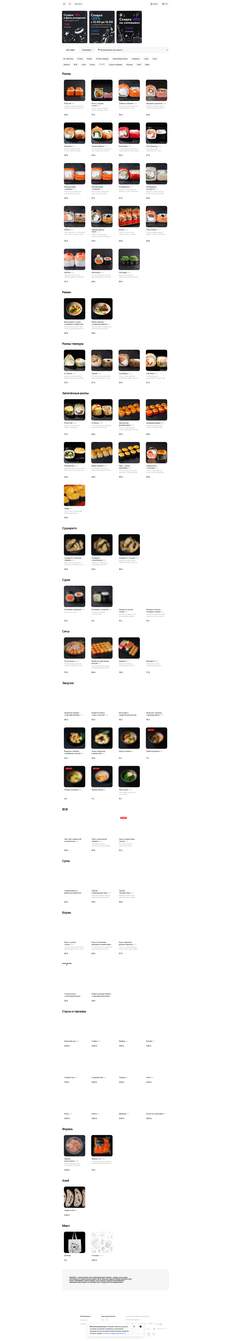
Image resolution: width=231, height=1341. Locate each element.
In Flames (97, 423)
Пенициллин (71, 466)
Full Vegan (125, 272)
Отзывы (83, 1324)
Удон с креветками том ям (127, 840)
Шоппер (67, 1255)
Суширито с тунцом (129, 558)
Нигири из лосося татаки (126, 610)
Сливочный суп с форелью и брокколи (72, 892)
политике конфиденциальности (113, 1333)
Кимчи (96, 1114)
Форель (129, 65)
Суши (146, 59)
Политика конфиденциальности (138, 1316)
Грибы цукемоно (154, 751)
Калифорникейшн (155, 423)
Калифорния (126, 187)
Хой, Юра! (152, 373)
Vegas (68, 508)
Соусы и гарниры (115, 65)
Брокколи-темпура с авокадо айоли (154, 714)
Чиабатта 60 (71, 1210)
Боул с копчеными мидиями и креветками (101, 943)
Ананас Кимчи (99, 790)
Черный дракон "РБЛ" (98, 231)
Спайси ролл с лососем (152, 467)
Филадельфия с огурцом (98, 188)
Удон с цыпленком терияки (99, 840)
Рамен (89, 59)
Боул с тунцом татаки (70, 943)
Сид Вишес (125, 373)
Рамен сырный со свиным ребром (101, 323)
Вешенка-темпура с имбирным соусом (74, 752)
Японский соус (71, 1041)
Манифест (152, 661)
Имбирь (123, 1041)
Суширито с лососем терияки (72, 559)
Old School (98, 272)
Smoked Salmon (100, 146)
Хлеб (139, 65)
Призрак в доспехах (156, 103)
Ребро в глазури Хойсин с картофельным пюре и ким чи (101, 995)
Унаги (150, 1077)
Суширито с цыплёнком (99, 559)
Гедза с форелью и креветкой (98, 752)
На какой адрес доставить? (111, 50)
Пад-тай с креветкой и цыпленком (72, 840)
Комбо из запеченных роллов (100, 662)
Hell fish (69, 272)
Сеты (155, 59)
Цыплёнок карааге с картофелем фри (73, 714)
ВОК (75, 65)
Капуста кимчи (126, 751)
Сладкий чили (99, 1077)
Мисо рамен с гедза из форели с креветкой (73, 323)
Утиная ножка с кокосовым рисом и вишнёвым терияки (72, 995)
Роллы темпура (102, 59)
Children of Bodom (128, 103)
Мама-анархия (99, 466)
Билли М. (69, 146)
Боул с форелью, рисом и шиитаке (128, 943)
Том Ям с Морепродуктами (101, 892)
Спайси (96, 1041)
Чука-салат (125, 790)
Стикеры (97, 1255)
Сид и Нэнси (153, 230)
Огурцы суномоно (73, 790)
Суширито (136, 59)
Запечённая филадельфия (126, 424)
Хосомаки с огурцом (102, 609)
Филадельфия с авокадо (70, 188)
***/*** (102, 65)
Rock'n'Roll (125, 146)
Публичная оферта (133, 1320)
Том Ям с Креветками (126, 892)
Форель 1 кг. (99, 1159)
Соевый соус (71, 1077)
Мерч (147, 65)
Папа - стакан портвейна (125, 467)
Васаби (150, 1041)
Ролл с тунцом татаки (97, 104)
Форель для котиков (71, 1160)
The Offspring (153, 146)
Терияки (124, 1077)
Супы (84, 65)
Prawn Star (70, 423)
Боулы (92, 65)
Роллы (80, 59)
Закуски (66, 65)
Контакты (83, 1320)
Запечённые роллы (120, 59)
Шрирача (124, 1114)
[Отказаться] (140, 1326)
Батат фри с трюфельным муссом (127, 714)
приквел (124, 661)
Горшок (97, 373)
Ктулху (124, 230)
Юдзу (68, 1114)
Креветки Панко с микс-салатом (100, 714)
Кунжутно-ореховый (156, 1114)
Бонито (69, 230)
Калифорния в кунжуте (152, 188)
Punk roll (69, 103)
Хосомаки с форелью (74, 609)
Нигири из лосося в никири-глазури (155, 610)
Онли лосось (71, 661)
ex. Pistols (70, 373)
